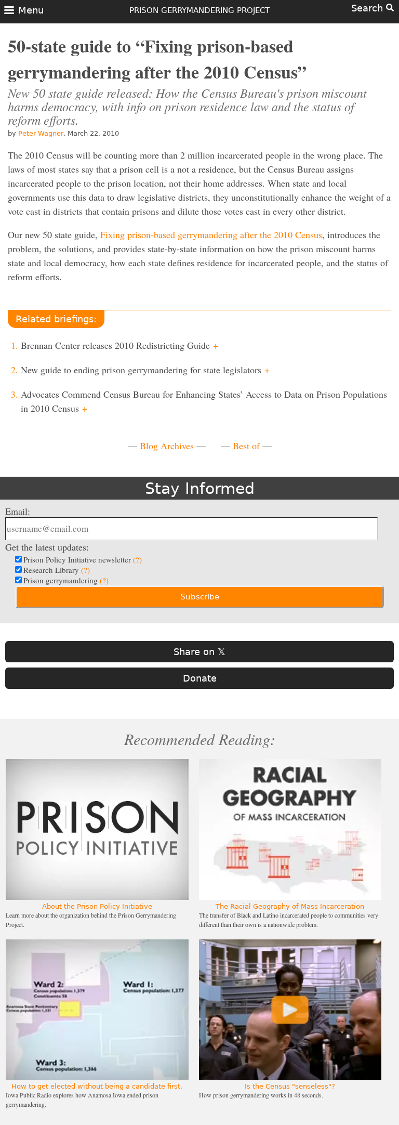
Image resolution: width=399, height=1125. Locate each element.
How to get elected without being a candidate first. (96, 1086)
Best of (246, 445)
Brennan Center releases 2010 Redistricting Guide (119, 345)
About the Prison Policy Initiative (97, 906)
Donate (200, 678)
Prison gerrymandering (66, 580)
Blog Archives (167, 445)
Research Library (56, 570)
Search (368, 8)
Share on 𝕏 (199, 651)
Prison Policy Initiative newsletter (82, 559)
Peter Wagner (40, 133)
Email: (17, 511)
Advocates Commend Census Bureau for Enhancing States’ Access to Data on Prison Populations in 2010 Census (204, 401)
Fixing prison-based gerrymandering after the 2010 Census (211, 234)
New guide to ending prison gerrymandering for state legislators (145, 369)
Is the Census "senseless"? (290, 1086)
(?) (137, 559)
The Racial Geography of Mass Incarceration (290, 906)
